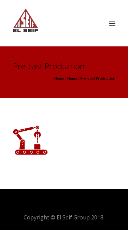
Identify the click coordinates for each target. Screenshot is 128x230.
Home (59, 78)
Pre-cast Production (97, 78)
